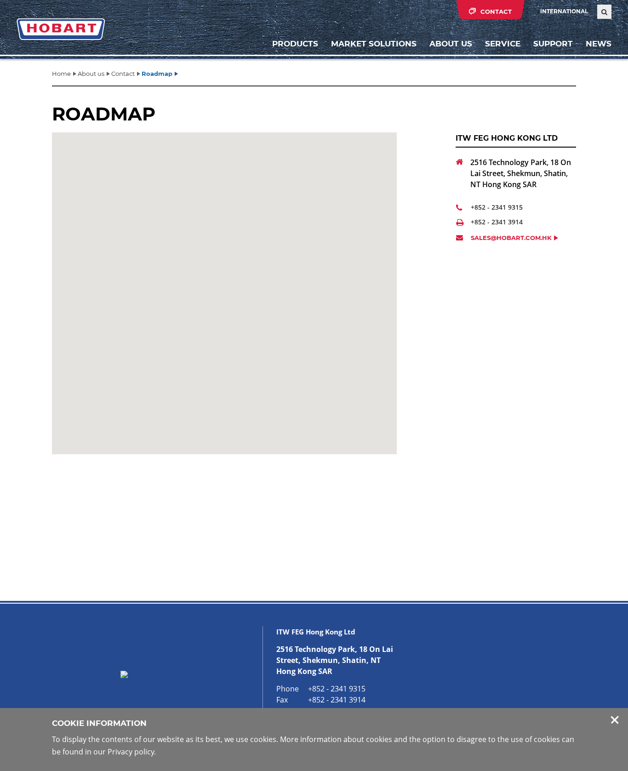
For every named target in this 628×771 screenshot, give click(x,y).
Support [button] (553, 43)
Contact (123, 73)
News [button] (598, 43)
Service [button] (502, 43)
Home (61, 73)
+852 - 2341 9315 (497, 207)
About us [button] (450, 43)
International (564, 11)
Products (295, 43)
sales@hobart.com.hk (511, 237)
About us (91, 73)
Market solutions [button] (374, 43)
